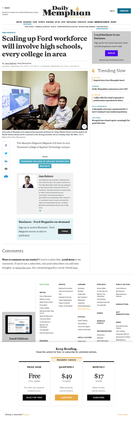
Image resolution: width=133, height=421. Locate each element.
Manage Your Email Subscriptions (111, 60)
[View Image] (84, 126)
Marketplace (120, 340)
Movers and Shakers (87, 27)
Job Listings (120, 331)
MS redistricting (84, 309)
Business (27, 22)
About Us (5, 12)
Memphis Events (101, 22)
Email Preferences (26, 12)
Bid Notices (120, 291)
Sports (41, 22)
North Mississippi (84, 306)
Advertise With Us (122, 334)
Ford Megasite (102, 27)
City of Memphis (45, 296)
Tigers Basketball (65, 300)
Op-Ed (57, 22)
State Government (46, 302)
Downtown (101, 335)
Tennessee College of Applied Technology (45, 161)
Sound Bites (101, 288)
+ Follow (64, 231)
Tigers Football (64, 303)
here (75, 268)
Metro (19, 22)
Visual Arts (82, 341)
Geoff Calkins (82, 321)
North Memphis (102, 341)
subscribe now (23, 268)
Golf (60, 294)
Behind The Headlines (44, 326)
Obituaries (71, 22)
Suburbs (50, 22)
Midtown (100, 338)
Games (90, 22)
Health (53, 27)
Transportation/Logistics (67, 27)
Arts (63, 22)
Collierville (81, 294)
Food (35, 22)
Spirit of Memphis (46, 316)
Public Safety (44, 308)
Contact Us (14, 12)
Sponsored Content (123, 337)
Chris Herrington (84, 327)
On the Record (45, 322)
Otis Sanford (82, 324)
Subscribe (124, 11)
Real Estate (29, 27)
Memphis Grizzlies (65, 288)
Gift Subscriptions (122, 313)
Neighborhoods (104, 331)
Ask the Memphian (46, 333)
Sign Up (111, 53)
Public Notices (123, 284)
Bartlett (80, 291)
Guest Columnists (84, 330)
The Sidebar (101, 299)
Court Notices (121, 288)
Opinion (81, 317)
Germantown (82, 297)
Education (43, 305)
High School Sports (66, 291)
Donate (5, 14)
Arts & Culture (85, 337)
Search (7, 8)
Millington (81, 300)
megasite (45, 166)
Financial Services (42, 27)
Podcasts (81, 22)
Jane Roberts (10, 63)
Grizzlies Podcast (65, 297)
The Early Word (45, 319)
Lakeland (81, 303)
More (113, 22)
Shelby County (45, 299)
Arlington (81, 288)
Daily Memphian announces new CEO (110, 89)
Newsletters (122, 304)
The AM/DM (44, 330)
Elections (44, 284)
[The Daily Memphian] (66, 12)
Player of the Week (65, 306)
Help (36, 12)
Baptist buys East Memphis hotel (109, 81)
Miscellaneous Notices (121, 295)
